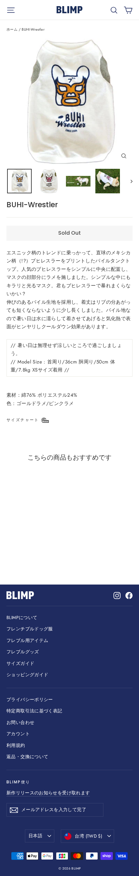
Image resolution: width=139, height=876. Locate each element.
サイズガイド (20, 663)
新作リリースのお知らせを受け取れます (48, 792)
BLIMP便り (18, 781)
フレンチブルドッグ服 (29, 629)
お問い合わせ (20, 722)
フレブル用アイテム (27, 640)
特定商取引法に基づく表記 (34, 711)
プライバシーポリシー (29, 699)
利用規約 (15, 745)
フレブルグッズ (22, 651)
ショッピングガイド (27, 674)
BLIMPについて (21, 617)
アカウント (18, 733)
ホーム (11, 29)
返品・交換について (27, 756)
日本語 (35, 835)
